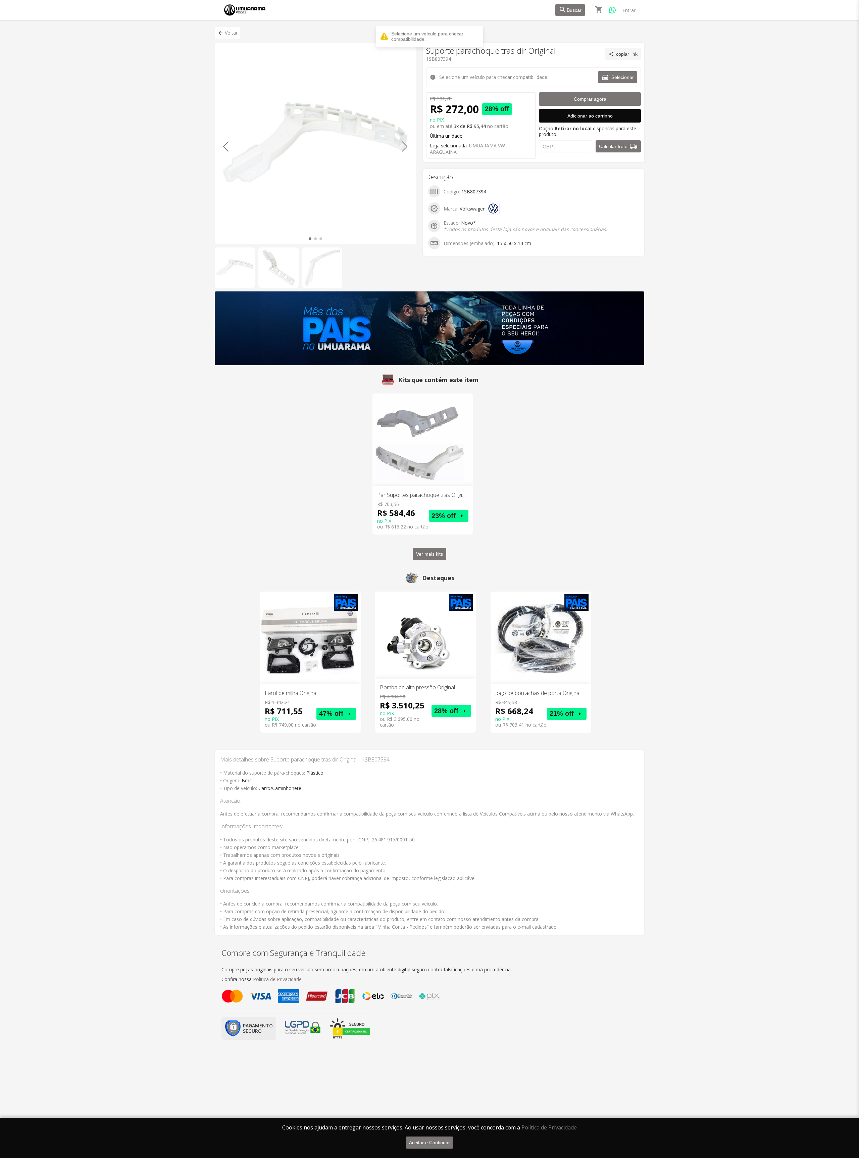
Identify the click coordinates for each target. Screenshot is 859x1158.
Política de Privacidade (549, 1127)
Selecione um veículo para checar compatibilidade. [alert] (427, 36)
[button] (227, 33)
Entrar (629, 10)
